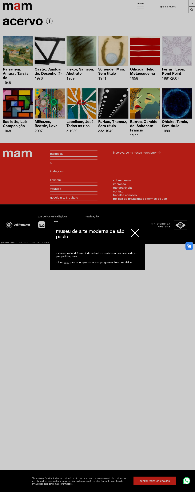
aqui (66, 262)
